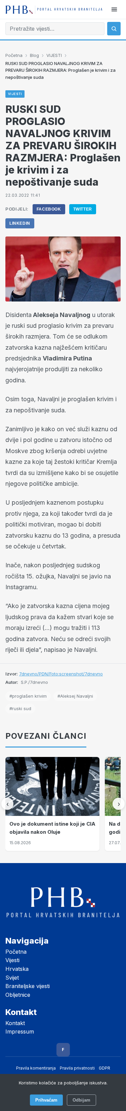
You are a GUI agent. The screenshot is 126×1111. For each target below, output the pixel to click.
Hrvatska (17, 968)
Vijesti (12, 960)
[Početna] (53, 9)
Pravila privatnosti (77, 1068)
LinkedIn (19, 223)
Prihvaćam (46, 1100)
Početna (14, 55)
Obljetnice (17, 994)
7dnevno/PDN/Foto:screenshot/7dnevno (61, 673)
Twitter (82, 209)
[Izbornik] (114, 9)
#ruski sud (20, 708)
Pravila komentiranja (36, 1068)
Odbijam (81, 1100)
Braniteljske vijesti (27, 986)
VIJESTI (54, 55)
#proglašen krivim (28, 696)
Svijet (12, 977)
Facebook (49, 209)
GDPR (104, 1068)
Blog (34, 55)
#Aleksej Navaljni (75, 696)
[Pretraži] (114, 28)
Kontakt (15, 1023)
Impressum (19, 1031)
